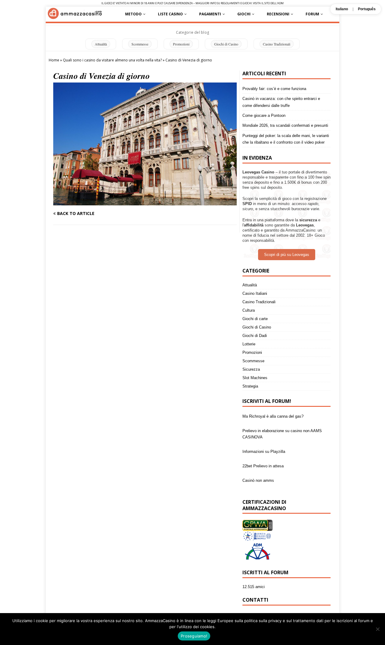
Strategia (250, 386)
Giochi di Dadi (254, 335)
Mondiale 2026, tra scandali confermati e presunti (285, 125)
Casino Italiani (254, 293)
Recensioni (278, 14)
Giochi (244, 14)
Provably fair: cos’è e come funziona (274, 88)
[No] (377, 629)
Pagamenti (210, 14)
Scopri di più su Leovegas (286, 254)
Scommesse (139, 44)
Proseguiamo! (194, 636)
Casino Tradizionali (276, 44)
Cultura (248, 310)
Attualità (101, 44)
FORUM (312, 14)
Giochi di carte (255, 318)
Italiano (342, 9)
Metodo (133, 14)
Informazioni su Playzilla (263, 439)
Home (54, 60)
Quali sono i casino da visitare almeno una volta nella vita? (112, 60)
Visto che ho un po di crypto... (268, 483)
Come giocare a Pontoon (263, 115)
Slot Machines (254, 377)
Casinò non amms (258, 468)
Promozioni (181, 44)
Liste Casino (170, 14)
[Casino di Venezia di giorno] (145, 202)
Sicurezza (251, 369)
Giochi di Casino (226, 44)
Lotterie (248, 344)
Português (367, 9)
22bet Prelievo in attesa (263, 454)
